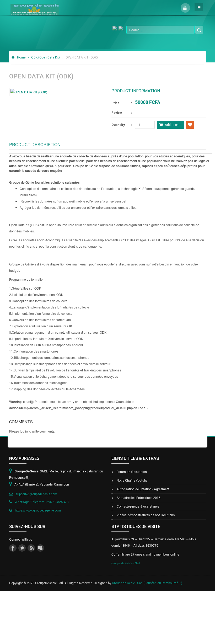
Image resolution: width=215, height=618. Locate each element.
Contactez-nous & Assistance (138, 506)
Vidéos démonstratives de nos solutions (146, 515)
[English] (122, 28)
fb (13, 548)
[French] (115, 28)
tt (22, 548)
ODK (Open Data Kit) (45, 57)
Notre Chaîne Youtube (132, 480)
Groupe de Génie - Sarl (125, 563)
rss (31, 548)
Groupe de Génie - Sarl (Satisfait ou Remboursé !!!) (147, 583)
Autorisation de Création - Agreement (143, 489)
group (40, 548)
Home (21, 57)
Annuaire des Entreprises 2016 (138, 498)
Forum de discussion (132, 472)
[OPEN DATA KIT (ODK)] (28, 91)
